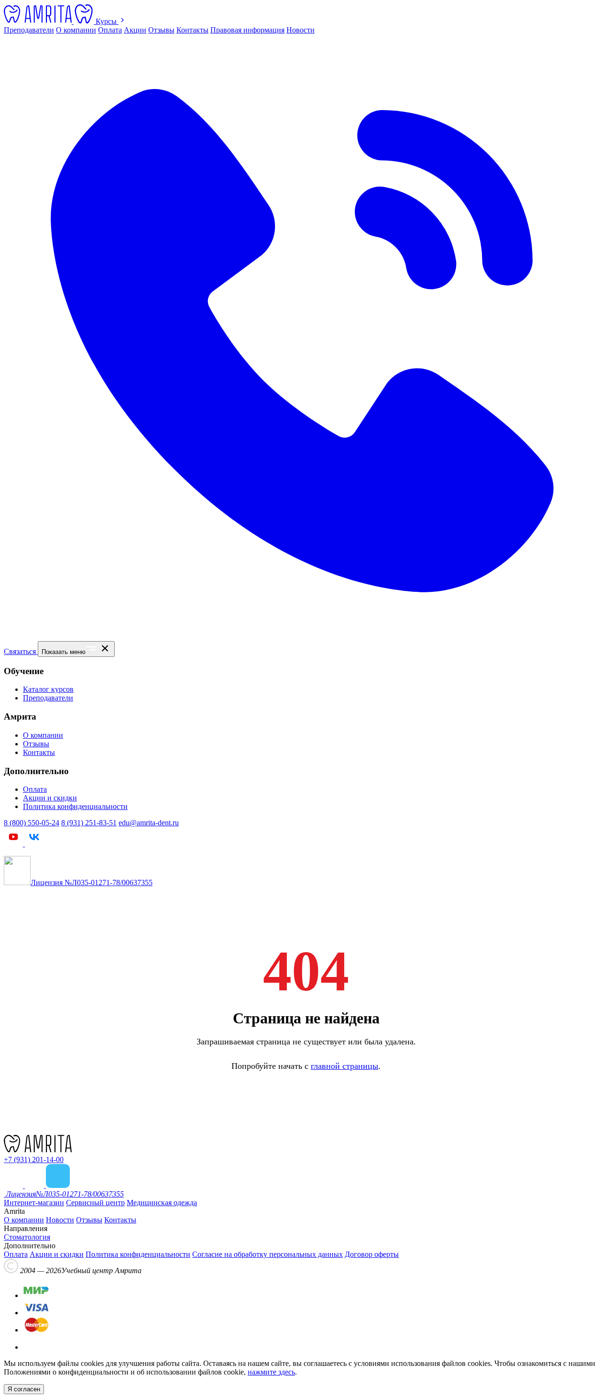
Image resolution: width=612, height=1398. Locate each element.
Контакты (192, 30)
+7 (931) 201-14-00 (34, 1159)
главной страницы (344, 1066)
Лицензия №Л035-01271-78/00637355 (92, 882)
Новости (300, 30)
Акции (135, 30)
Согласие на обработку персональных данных (267, 1254)
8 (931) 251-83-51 (89, 823)
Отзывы (161, 30)
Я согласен (24, 1389)
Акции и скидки (50, 798)
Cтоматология (27, 1237)
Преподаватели (29, 30)
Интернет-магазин (34, 1202)
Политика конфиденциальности (75, 806)
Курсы (107, 21)
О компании (76, 30)
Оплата (110, 30)
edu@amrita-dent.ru (149, 823)
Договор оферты (372, 1254)
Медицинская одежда (162, 1202)
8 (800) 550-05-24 (31, 823)
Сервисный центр (95, 1202)
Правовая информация (247, 30)
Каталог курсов (48, 689)
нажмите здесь (271, 1372)
